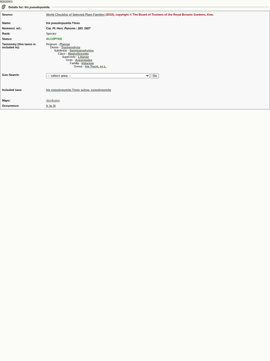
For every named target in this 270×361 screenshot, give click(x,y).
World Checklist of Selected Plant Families (75, 14)
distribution (53, 100)
